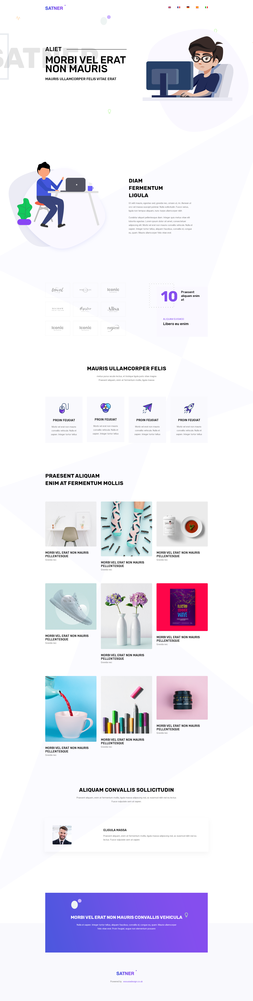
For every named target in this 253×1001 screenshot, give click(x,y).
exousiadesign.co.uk (133, 981)
